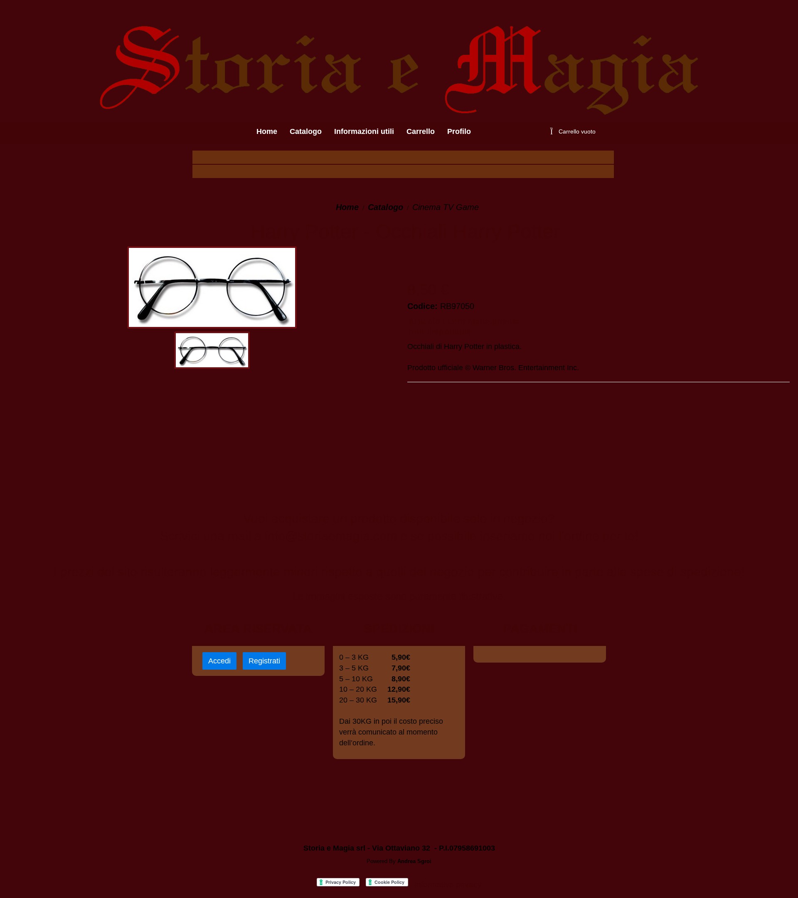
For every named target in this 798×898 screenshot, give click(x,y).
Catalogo (385, 207)
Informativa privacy (448, 884)
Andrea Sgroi (414, 861)
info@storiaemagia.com (331, 536)
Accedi (219, 661)
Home (347, 207)
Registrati (264, 661)
